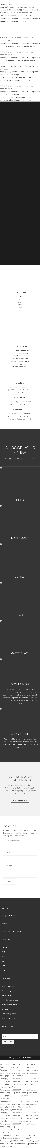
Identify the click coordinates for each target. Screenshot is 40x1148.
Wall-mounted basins (20, 359)
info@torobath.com (9, 916)
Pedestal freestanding (20, 361)
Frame (20, 305)
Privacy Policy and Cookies (12, 931)
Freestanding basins (20, 353)
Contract (20, 297)
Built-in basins (20, 356)
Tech (20, 299)
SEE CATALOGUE (20, 800)
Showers (20, 364)
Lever (20, 310)
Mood (20, 307)
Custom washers (8, 986)
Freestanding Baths (9, 1014)
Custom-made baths (20, 367)
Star (20, 302)
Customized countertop (20, 350)
